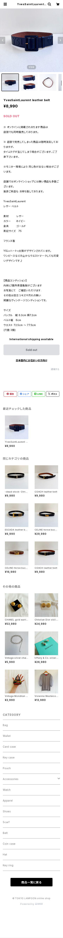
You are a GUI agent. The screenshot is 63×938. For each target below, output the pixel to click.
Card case (9, 746)
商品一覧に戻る (31, 882)
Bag (5, 725)
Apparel (8, 800)
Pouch (7, 768)
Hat (5, 854)
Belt (5, 832)
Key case (9, 757)
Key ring (8, 865)
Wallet (7, 735)
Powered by (27, 904)
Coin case (9, 843)
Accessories (11, 778)
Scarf (6, 822)
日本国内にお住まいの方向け (31, 360)
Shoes (7, 811)
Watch (7, 789)
